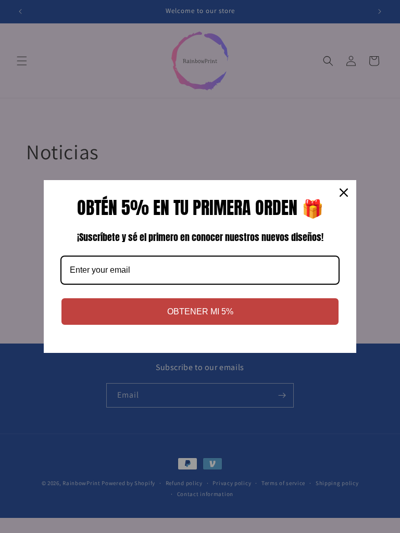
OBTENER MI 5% (200, 311)
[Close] (343, 192)
